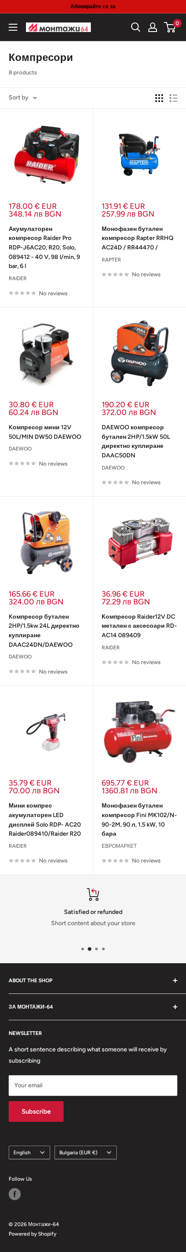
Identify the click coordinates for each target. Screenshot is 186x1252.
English (22, 1153)
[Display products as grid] (159, 98)
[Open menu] (13, 27)
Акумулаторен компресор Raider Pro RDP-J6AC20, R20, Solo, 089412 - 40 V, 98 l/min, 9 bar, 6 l (44, 247)
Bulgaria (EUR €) (78, 1153)
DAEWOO (20, 449)
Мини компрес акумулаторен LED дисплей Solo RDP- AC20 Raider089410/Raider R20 (45, 819)
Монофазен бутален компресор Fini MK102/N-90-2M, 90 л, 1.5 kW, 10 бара (139, 819)
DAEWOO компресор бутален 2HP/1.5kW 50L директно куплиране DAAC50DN (136, 441)
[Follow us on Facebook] (15, 1194)
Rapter (111, 260)
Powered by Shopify (32, 1234)
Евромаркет (119, 846)
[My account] (152, 27)
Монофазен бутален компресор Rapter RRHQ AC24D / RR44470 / (137, 238)
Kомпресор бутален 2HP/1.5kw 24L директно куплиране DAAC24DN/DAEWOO (44, 630)
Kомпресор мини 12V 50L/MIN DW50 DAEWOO (45, 432)
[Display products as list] (173, 98)
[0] (170, 27)
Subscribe (36, 1111)
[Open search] (136, 27)
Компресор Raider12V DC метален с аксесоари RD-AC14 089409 (139, 626)
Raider (18, 278)
